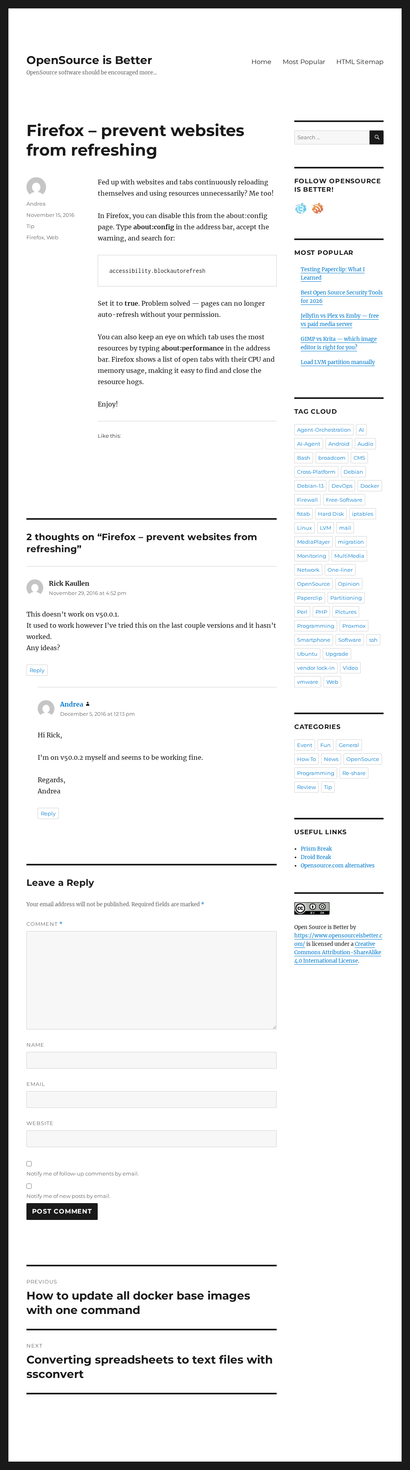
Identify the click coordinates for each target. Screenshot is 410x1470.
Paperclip (309, 598)
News (331, 759)
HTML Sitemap (360, 62)
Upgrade (337, 654)
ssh (373, 640)
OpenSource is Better (89, 60)
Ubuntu (307, 654)
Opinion (349, 584)
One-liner (340, 570)
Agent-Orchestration (324, 430)
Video (350, 668)
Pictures (345, 612)
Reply (37, 670)
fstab (303, 514)
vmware (307, 682)
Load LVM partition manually (338, 362)
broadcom (332, 458)
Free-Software (344, 500)
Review (306, 787)
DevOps (342, 486)
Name (35, 1044)
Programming (315, 626)
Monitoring (311, 556)
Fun (325, 745)
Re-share (354, 773)
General (349, 745)
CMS (359, 458)
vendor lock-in (316, 668)
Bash (303, 458)
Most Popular (304, 62)
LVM (325, 528)
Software (349, 640)
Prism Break (316, 848)
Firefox (35, 237)
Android (339, 444)
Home (261, 62)
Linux (304, 528)
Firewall (307, 500)
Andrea (36, 203)
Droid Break (316, 857)
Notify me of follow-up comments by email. (82, 1173)
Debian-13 (310, 486)
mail (345, 528)
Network (308, 570)
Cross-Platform (316, 472)
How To (306, 759)
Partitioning (346, 598)
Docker (369, 486)
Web (52, 237)
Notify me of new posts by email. (68, 1196)
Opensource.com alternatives (338, 865)
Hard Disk (331, 514)
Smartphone (313, 640)
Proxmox (354, 626)
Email (35, 1084)
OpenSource (313, 584)
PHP (321, 612)
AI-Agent (308, 444)
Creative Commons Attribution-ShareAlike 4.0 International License (337, 952)
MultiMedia (349, 556)
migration (351, 542)
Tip (30, 226)
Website (40, 1123)
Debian (353, 472)
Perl (302, 612)
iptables (362, 514)
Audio (365, 444)
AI (361, 430)
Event (304, 745)
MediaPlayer (313, 542)
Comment (44, 924)
